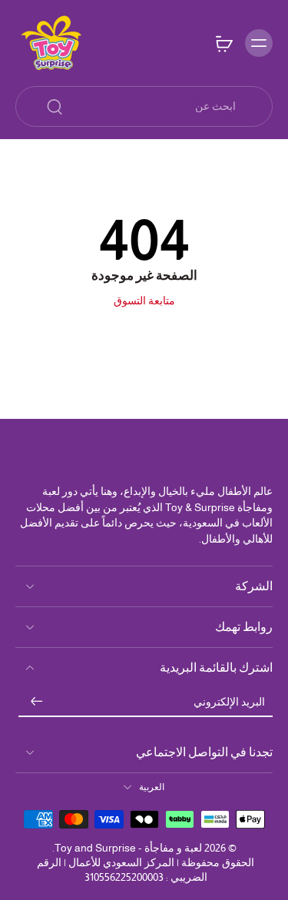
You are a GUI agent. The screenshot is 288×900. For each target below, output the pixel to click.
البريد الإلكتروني (229, 702)
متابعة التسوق (144, 300)
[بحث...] (54, 107)
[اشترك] (36, 702)
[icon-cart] (223, 43)
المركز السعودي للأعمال (121, 862)
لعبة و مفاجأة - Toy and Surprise (128, 848)
